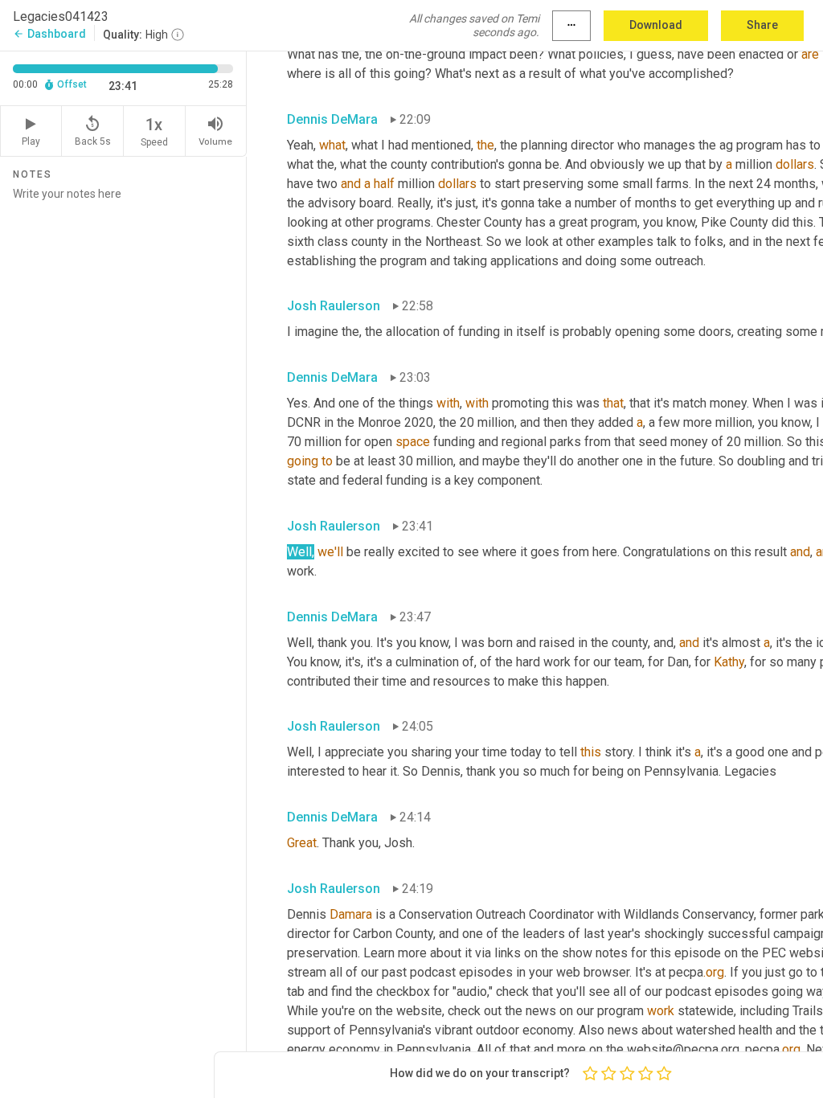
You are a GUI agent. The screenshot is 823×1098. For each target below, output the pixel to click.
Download (655, 24)
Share (762, 24)
